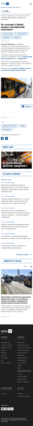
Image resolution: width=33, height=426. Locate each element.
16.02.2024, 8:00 (5, 41)
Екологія (4, 355)
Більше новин (22, 255)
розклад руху (7, 129)
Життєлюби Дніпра (23, 350)
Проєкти (20, 337)
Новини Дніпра (11, 15)
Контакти (20, 393)
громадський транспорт (10, 126)
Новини (4, 337)
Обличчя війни (22, 352)
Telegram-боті (22, 58)
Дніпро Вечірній (22, 358)
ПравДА (19, 365)
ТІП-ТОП (19, 374)
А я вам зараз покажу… (24, 347)
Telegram (28, 106)
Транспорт (17, 37)
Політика (4, 352)
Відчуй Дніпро (21, 379)
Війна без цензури (23, 381)
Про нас (20, 388)
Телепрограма (6, 388)
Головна (3, 15)
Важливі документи (23, 396)
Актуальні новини (21, 15)
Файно (19, 368)
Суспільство (6, 37)
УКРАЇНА (3, 350)
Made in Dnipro (22, 376)
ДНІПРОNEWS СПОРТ (23, 345)
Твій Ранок (20, 355)
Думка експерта (6, 363)
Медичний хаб (22, 360)
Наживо (3, 393)
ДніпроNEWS (21, 342)
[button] (31, 266)
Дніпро (23, 126)
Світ (2, 360)
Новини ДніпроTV (6, 347)
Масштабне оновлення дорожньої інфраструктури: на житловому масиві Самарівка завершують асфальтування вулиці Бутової (16, 300)
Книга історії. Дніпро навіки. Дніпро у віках (24, 371)
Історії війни (21, 363)
